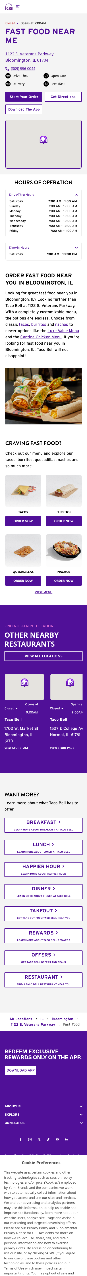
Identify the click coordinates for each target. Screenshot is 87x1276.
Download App (21, 1070)
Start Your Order (24, 97)
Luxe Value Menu (63, 331)
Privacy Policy (37, 1228)
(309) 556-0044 (23, 68)
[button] (43, 1106)
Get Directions (63, 97)
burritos (38, 325)
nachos (61, 325)
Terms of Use (14, 1268)
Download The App (24, 109)
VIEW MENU (43, 592)
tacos (24, 325)
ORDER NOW (23, 521)
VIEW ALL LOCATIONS (43, 656)
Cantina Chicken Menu (41, 337)
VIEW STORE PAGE (16, 748)
